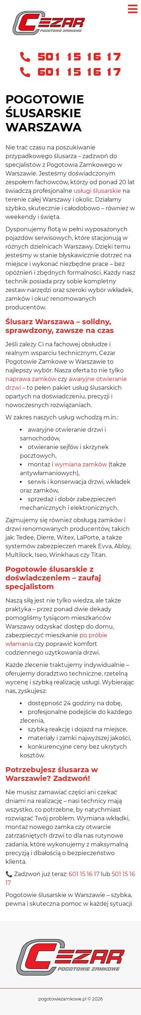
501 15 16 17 (77, 57)
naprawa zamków (30, 379)
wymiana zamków (81, 464)
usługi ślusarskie (97, 190)
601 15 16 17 (77, 72)
